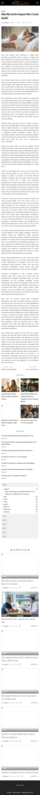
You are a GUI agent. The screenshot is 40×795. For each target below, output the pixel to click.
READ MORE (34, 588)
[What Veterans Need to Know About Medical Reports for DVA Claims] (20, 565)
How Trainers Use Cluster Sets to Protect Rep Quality (15, 457)
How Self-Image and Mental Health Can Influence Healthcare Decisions (10, 396)
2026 (4, 485)
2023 (4, 524)
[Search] (37, 3)
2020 (4, 536)
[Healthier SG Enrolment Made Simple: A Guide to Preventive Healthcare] (20, 719)
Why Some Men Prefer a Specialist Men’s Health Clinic (15, 475)
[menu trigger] (3, 3)
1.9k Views (18, 22)
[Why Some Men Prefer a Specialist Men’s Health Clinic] (20, 604)
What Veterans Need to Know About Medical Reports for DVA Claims (18, 469)
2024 (4, 520)
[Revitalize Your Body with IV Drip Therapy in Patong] (20, 757)
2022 (4, 528)
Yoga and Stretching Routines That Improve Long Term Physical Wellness (19, 463)
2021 (4, 532)
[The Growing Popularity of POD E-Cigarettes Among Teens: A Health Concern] (20, 642)
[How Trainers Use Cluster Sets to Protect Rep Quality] (30, 411)
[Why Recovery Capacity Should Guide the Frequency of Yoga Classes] (10, 411)
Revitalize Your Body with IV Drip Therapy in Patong (19, 773)
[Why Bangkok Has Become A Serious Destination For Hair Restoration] (20, 681)
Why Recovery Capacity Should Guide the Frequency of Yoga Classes (9, 423)
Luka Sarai (6, 22)
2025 (4, 516)
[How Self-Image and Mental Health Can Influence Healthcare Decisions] (10, 385)
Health (3, 11)
